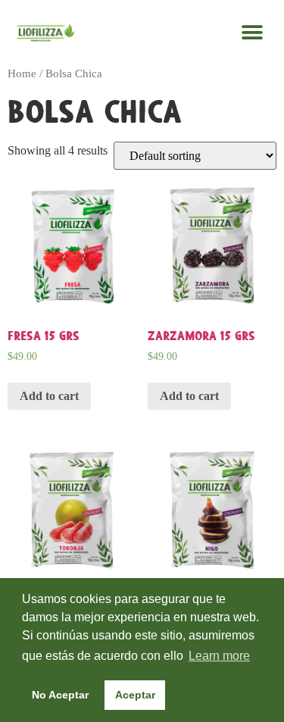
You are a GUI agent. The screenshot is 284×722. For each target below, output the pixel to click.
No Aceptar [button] (60, 695)
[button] (252, 32)
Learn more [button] (219, 655)
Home (22, 73)
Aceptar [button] (135, 695)
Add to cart (49, 395)
